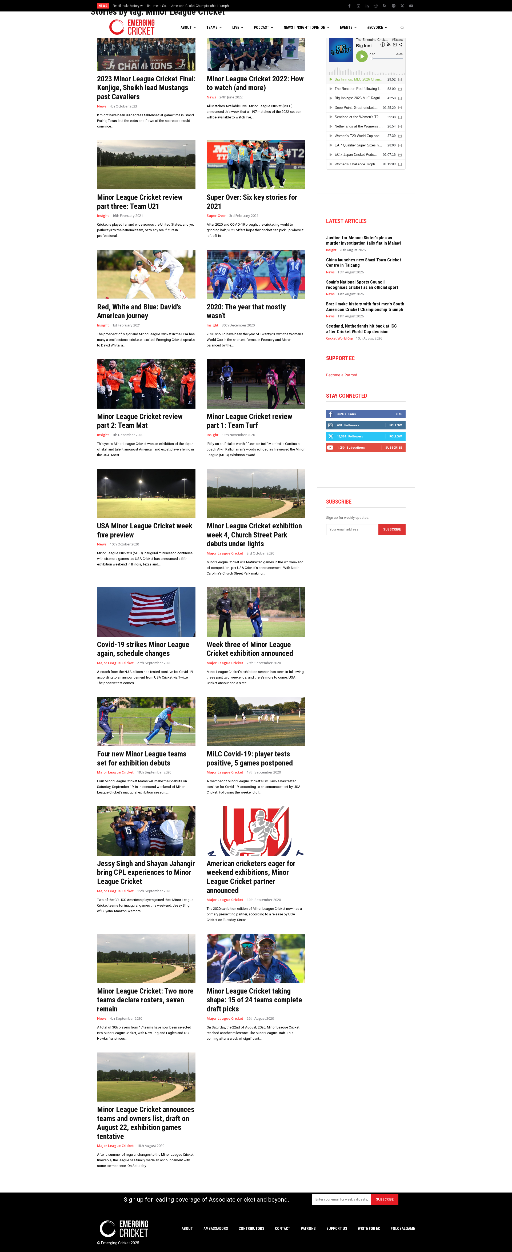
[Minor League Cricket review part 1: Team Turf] (256, 384)
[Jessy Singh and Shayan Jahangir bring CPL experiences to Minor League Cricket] (146, 831)
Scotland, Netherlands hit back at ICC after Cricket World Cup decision (161, 6)
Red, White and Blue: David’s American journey (139, 311)
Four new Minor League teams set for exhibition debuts (141, 758)
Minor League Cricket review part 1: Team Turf (249, 421)
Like (399, 414)
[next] (301, 5)
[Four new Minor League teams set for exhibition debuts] (146, 721)
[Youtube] (411, 6)
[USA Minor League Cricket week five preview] (146, 493)
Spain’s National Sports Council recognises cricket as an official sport (362, 284)
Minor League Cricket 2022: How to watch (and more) (255, 83)
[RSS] (385, 6)
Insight (103, 215)
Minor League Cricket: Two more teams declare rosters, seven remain (145, 1000)
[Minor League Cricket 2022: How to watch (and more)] (256, 46)
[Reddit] (376, 6)
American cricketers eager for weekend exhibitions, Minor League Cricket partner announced (251, 877)
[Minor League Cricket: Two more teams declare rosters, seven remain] (146, 958)
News (101, 106)
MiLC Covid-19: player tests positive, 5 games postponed (250, 758)
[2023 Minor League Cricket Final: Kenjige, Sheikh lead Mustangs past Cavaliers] (146, 46)
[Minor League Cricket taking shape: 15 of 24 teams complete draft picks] (256, 958)
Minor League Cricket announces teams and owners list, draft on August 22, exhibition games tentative (145, 1123)
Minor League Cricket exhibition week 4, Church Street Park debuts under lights (254, 534)
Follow (395, 425)
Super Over (216, 215)
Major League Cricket (225, 553)
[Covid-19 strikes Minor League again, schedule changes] (146, 612)
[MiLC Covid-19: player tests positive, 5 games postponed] (256, 721)
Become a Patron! (341, 375)
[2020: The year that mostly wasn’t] (256, 274)
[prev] (293, 5)
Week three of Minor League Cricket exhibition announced (250, 649)
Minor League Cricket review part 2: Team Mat (140, 421)
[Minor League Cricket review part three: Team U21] (146, 165)
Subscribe (393, 447)
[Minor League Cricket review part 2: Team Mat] (146, 384)
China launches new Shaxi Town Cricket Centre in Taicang (363, 262)
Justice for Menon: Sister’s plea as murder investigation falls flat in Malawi (363, 240)
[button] (402, 27)
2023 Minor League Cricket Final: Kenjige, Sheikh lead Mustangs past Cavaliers (146, 87)
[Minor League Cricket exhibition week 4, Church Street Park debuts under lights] (256, 493)
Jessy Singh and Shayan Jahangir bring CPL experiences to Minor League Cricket (146, 872)
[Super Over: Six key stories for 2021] (256, 165)
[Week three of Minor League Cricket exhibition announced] (256, 612)
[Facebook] (349, 6)
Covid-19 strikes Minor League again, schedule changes (143, 649)
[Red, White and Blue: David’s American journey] (146, 274)
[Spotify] (393, 6)
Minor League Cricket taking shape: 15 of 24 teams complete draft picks (254, 1000)
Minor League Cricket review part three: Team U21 (140, 202)
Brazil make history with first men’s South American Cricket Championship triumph (365, 306)
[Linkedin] (367, 6)
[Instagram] (358, 6)
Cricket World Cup (339, 338)
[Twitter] (402, 6)
